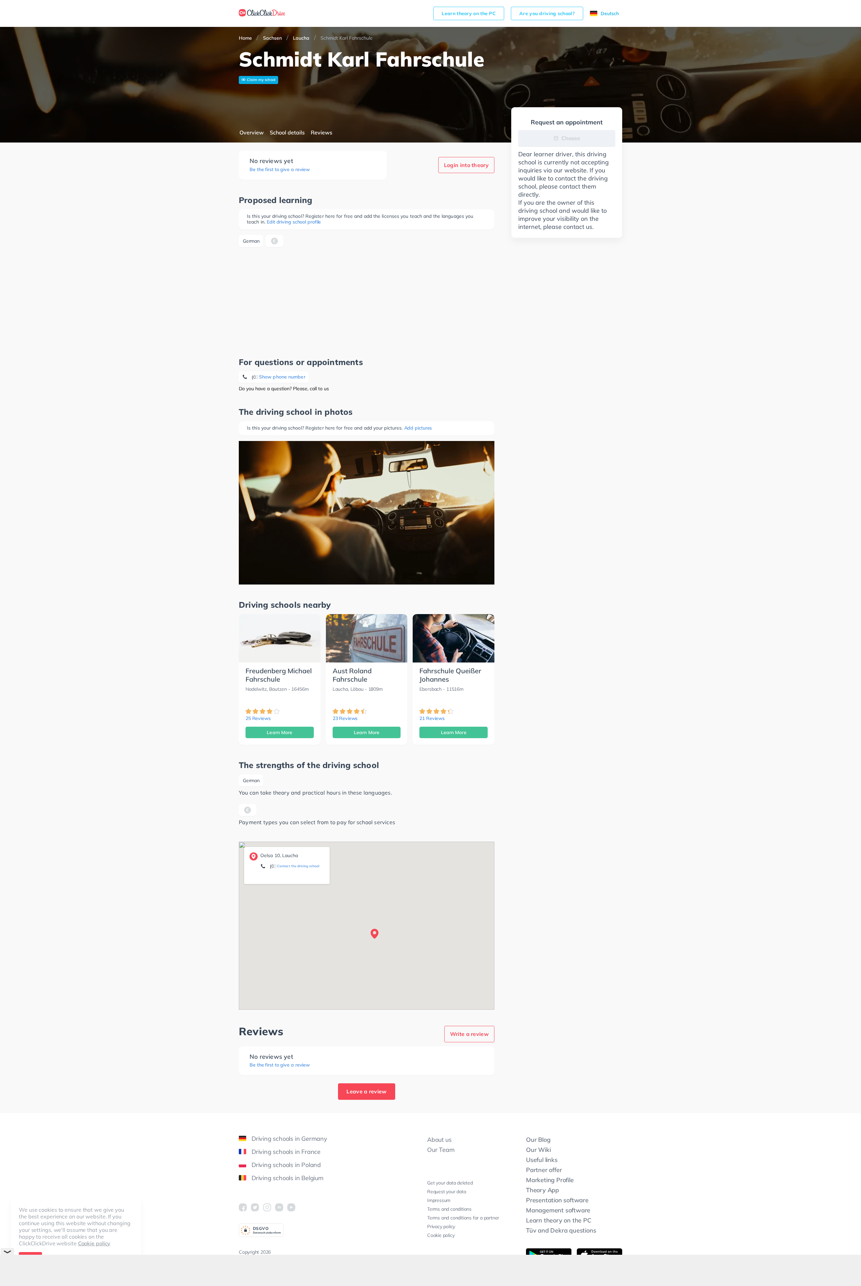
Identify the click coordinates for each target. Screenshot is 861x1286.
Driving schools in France (286, 1152)
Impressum (438, 1200)
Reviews (321, 132)
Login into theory (466, 165)
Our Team (440, 1150)
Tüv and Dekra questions (561, 1230)
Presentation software (557, 1200)
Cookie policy (94, 1243)
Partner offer (544, 1170)
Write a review (469, 1034)
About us (439, 1139)
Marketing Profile (550, 1180)
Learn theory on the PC (469, 13)
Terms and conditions (449, 1209)
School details (287, 132)
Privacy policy (441, 1226)
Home (245, 38)
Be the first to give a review (280, 169)
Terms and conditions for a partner (463, 1218)
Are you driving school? (547, 13)
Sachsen (272, 38)
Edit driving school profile (294, 222)
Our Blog (538, 1139)
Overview (251, 132)
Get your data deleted (450, 1183)
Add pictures (418, 428)
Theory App (542, 1190)
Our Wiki (538, 1150)
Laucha (301, 38)
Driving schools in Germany (289, 1138)
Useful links (542, 1160)
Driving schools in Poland (286, 1165)
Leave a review (366, 1091)
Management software (558, 1210)
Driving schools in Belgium (288, 1178)
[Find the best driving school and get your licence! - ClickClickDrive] (262, 13)
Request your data (446, 1192)
